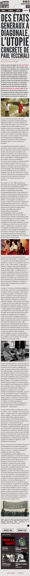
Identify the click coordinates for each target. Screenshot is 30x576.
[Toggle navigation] (28, 6)
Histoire (25, 534)
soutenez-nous (8, 530)
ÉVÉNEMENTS (25, 10)
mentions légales (11, 573)
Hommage (21, 536)
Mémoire (26, 536)
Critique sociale (15, 534)
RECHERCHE (10, 10)
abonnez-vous (22, 530)
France (21, 534)
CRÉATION (18, 10)
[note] (2, 61)
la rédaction (20, 573)
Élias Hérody (7, 61)
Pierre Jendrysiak (6, 564)
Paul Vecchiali (23, 65)
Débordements (5, 548)
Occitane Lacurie (21, 549)
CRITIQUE (3, 10)
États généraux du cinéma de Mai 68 (14, 88)
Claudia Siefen (21, 565)
